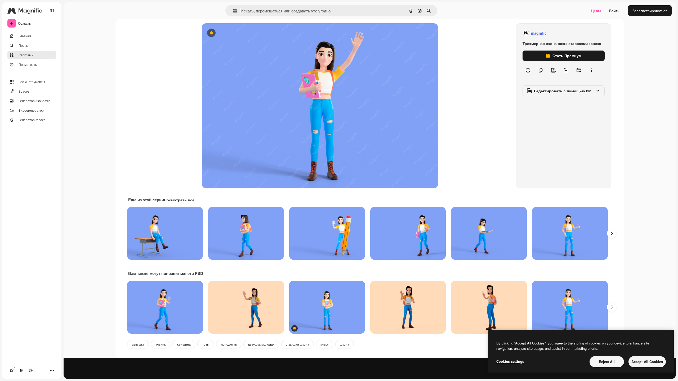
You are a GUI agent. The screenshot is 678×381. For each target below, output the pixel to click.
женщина (184, 344)
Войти (614, 10)
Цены (596, 10)
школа (344, 344)
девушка (138, 344)
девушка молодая (261, 344)
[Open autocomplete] (233, 11)
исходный (237, 33)
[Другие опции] (591, 70)
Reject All (607, 361)
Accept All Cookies (647, 361)
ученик (160, 344)
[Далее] (612, 233)
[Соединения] (11, 370)
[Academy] (21, 370)
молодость (229, 344)
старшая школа (297, 344)
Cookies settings (510, 361)
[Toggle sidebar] (52, 10)
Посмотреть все (179, 199)
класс (324, 344)
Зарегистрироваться (649, 10)
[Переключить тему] (30, 370)
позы (205, 344)
